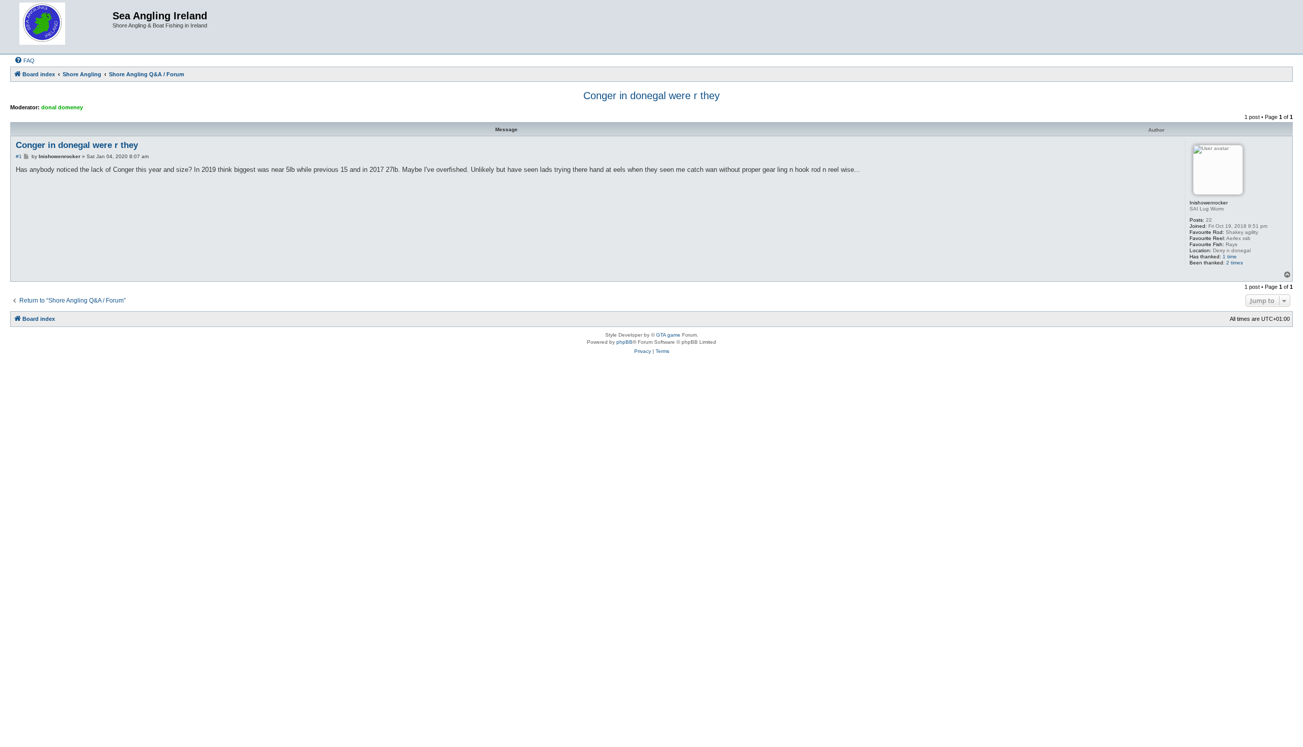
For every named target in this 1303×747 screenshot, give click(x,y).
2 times (1234, 262)
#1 (19, 156)
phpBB (624, 342)
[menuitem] (24, 60)
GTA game (668, 335)
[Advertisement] (651, 399)
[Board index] (62, 27)
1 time (1230, 256)
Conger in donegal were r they (651, 95)
